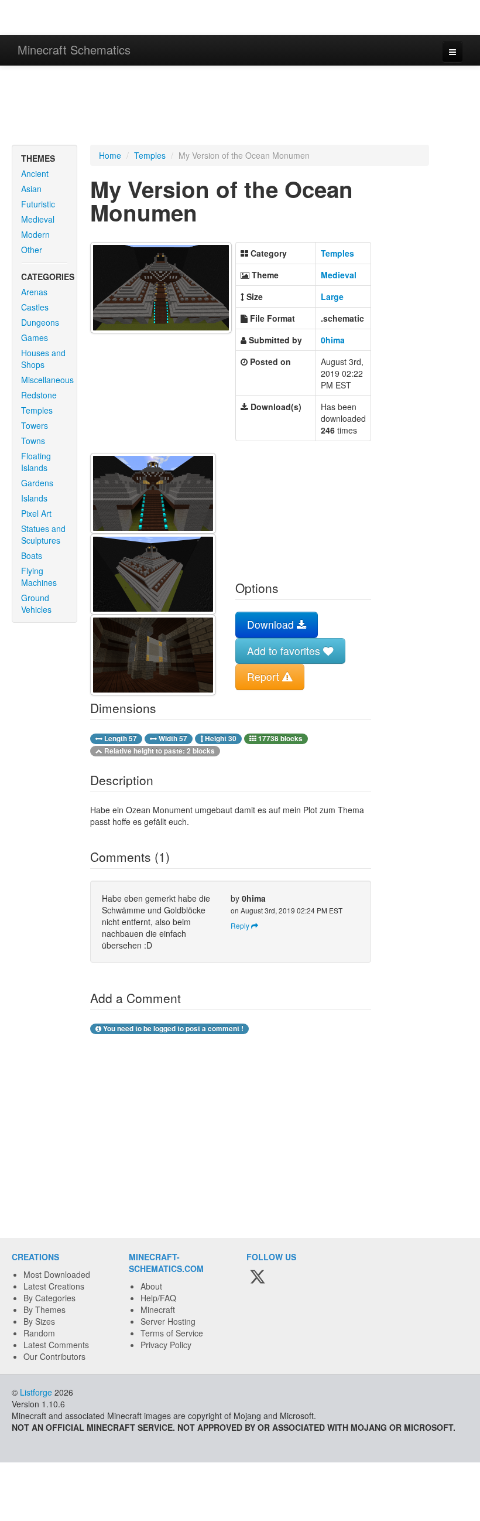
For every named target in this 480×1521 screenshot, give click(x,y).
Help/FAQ (158, 1298)
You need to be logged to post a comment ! (172, 1029)
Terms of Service (171, 1333)
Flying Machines (39, 576)
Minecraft (157, 1309)
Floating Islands (36, 461)
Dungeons (40, 322)
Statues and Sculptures (43, 534)
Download (272, 624)
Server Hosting (168, 1321)
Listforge (36, 1392)
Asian (31, 189)
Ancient (35, 173)
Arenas (34, 292)
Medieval (37, 219)
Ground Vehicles (36, 603)
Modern (35, 234)
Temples (37, 410)
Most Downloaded (56, 1274)
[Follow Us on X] (257, 1277)
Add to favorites (285, 650)
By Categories (49, 1298)
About (151, 1286)
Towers (34, 425)
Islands (34, 498)
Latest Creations (53, 1286)
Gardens (37, 483)
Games (34, 337)
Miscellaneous (47, 380)
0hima (333, 340)
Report (264, 676)
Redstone (39, 395)
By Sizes (39, 1321)
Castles (35, 307)
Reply (241, 925)
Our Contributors (54, 1356)
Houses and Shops (43, 358)
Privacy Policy (165, 1345)
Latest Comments (56, 1345)
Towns (33, 440)
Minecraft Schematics (74, 49)
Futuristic (38, 204)
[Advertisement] (240, 106)
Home (110, 155)
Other (31, 249)
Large (332, 296)
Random (39, 1333)
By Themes (44, 1309)
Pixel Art (36, 513)
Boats (31, 555)
